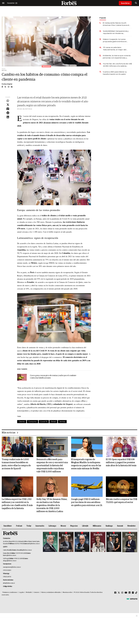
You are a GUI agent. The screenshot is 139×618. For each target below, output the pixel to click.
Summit (120, 526)
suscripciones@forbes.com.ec (12, 567)
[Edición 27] (114, 542)
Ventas (62, 422)
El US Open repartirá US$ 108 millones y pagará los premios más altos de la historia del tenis (121, 462)
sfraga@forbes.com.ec (9, 560)
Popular (102, 18)
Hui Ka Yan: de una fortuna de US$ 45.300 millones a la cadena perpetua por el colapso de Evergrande (117, 65)
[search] (136, 3)
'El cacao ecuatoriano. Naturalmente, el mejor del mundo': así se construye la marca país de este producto (115, 48)
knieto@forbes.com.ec (9, 555)
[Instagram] (122, 592)
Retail (53, 422)
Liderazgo (52, 526)
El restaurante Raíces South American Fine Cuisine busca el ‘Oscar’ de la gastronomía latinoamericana (116, 24)
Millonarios (97, 526)
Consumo (32, 422)
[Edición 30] (66, 542)
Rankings (109, 526)
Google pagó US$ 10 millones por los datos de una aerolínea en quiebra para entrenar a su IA (86, 502)
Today (28, 526)
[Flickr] (133, 592)
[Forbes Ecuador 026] (129, 542)
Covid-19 (43, 422)
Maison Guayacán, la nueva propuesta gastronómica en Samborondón (115, 40)
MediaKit (29, 592)
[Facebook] (8, 109)
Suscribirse (125, 3)
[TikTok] (136, 592)
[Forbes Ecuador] (69, 3)
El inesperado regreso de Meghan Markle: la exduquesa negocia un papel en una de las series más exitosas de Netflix (86, 464)
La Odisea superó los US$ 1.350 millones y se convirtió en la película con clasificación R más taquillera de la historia (17, 503)
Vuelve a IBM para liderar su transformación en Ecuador (115, 73)
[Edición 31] (50, 542)
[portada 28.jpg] (98, 542)
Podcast (19, 526)
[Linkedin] (8, 117)
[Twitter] (8, 105)
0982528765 (7, 576)
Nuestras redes (67, 592)
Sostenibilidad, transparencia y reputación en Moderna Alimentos (115, 32)
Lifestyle (85, 526)
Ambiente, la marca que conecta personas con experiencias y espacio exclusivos (116, 56)
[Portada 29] (82, 542)
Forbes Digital (7, 84)
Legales (21, 592)
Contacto (36, 592)
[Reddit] (8, 113)
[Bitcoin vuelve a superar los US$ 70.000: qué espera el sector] (121, 486)
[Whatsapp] (8, 101)
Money (63, 526)
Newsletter (131, 526)
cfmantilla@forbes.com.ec (24, 550)
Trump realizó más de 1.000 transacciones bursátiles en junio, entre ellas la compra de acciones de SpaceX (16, 464)
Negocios (74, 526)
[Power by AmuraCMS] (131, 599)
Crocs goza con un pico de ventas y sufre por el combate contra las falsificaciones (53, 377)
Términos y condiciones (9, 592)
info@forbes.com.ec (34, 543)
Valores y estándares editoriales (51, 592)
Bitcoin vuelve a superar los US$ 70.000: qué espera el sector (121, 500)
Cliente (22, 422)
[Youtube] (126, 592)
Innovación (40, 526)
